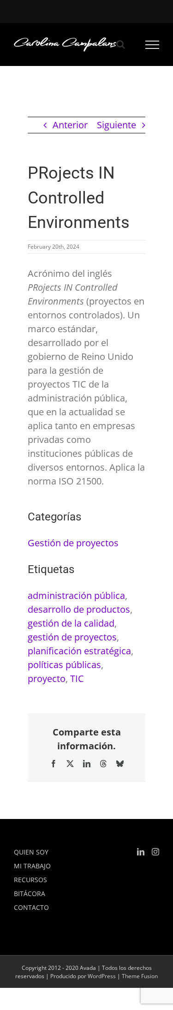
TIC (77, 678)
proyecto (47, 678)
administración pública (76, 595)
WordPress (102, 976)
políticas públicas (64, 664)
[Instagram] (155, 851)
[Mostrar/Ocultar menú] (152, 45)
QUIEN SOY (31, 852)
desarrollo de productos (79, 609)
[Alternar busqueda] (120, 44)
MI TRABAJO (32, 865)
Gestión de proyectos (73, 543)
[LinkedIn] (140, 851)
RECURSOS (30, 879)
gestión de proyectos (72, 637)
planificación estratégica (79, 651)
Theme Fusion (140, 976)
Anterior (70, 125)
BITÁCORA (29, 893)
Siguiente (116, 125)
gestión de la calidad (71, 623)
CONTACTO (31, 907)
